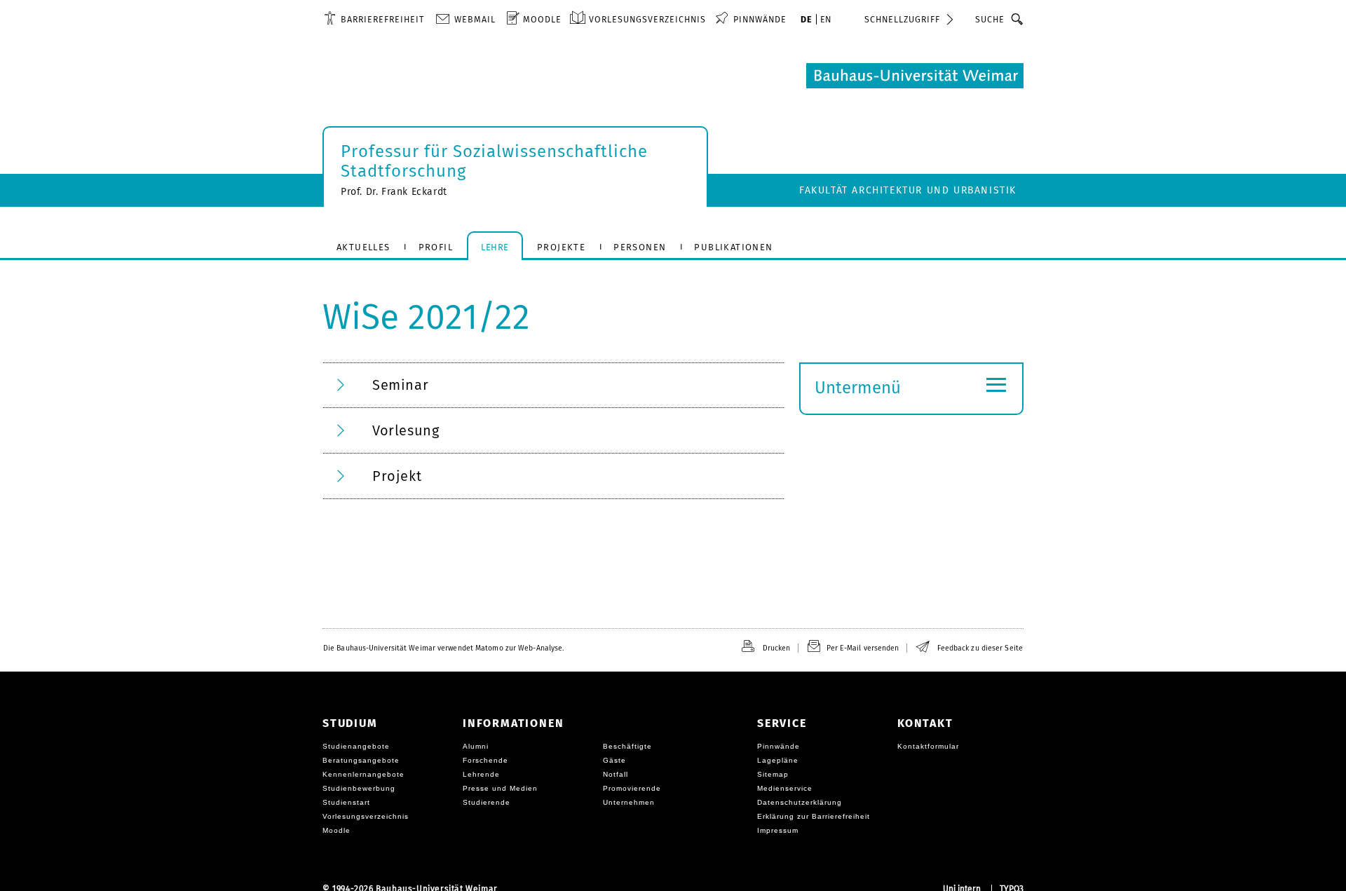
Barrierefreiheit (382, 19)
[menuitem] (374, 18)
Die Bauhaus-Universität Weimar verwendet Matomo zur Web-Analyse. (443, 648)
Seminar (400, 384)
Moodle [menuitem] (542, 19)
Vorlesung (405, 430)
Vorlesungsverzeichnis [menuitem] (647, 19)
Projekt (396, 476)
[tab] (553, 385)
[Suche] (1017, 18)
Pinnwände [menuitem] (760, 19)
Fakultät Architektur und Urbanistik (908, 190)
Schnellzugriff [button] (902, 19)
